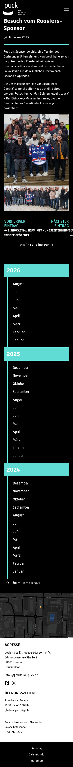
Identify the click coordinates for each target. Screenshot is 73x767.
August (18, 284)
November (21, 375)
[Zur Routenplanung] (36, 615)
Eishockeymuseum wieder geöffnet (19, 233)
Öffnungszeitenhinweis (55, 230)
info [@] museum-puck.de (21, 675)
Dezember (20, 368)
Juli (15, 292)
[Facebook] (7, 683)
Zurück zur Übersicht (36, 245)
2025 (13, 354)
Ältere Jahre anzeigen (26, 583)
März (17, 324)
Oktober (19, 384)
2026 (13, 270)
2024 (13, 469)
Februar (19, 332)
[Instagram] (14, 683)
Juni (16, 300)
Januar (18, 340)
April (16, 316)
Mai (15, 308)
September (21, 392)
